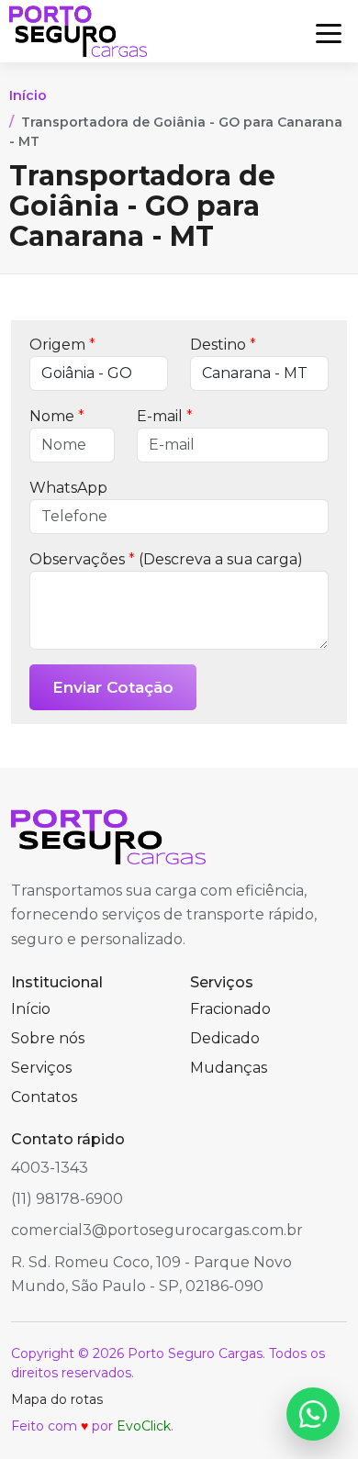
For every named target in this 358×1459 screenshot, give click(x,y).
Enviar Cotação (112, 687)
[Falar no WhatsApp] (313, 1414)
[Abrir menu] (328, 31)
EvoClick (144, 1426)
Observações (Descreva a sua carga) (166, 559)
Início (28, 95)
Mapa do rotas (57, 1399)
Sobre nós (47, 1038)
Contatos (44, 1097)
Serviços (41, 1067)
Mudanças (228, 1067)
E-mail (165, 416)
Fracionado (230, 1009)
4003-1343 (49, 1167)
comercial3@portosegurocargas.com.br (157, 1230)
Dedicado (225, 1038)
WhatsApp (68, 487)
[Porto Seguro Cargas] (78, 31)
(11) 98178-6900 (67, 1199)
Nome (56, 416)
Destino (223, 344)
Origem (62, 344)
